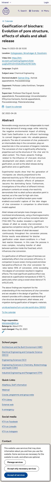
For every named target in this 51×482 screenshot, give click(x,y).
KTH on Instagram (10, 431)
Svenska (35, 11)
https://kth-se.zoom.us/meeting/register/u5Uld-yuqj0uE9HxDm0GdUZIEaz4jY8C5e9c (19, 61)
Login (46, 2)
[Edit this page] (3, 332)
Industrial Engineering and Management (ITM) (22, 373)
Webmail (6, 390)
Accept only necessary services (21, 468)
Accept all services (16, 475)
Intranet (5, 2)
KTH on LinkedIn (9, 426)
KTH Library (7, 399)
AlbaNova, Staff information (14, 385)
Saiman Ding (23, 78)
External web (7, 404)
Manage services (15, 462)
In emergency (8, 409)
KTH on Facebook (10, 421)
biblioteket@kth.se (10, 323)
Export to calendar (14, 106)
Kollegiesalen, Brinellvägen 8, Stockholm (29, 53)
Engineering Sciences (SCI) (14, 360)
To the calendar (9, 312)
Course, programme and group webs (18, 395)
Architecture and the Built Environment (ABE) (22, 347)
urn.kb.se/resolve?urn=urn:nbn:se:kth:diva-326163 (24, 307)
